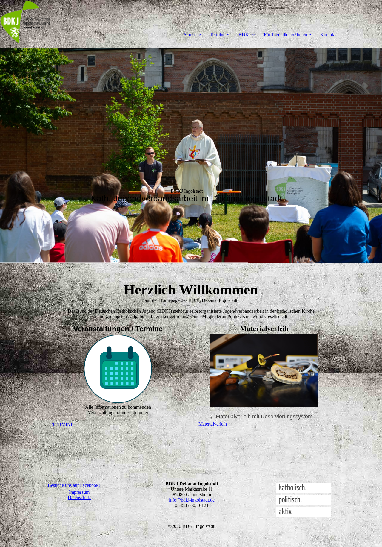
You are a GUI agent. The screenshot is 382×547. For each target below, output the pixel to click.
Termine (217, 34)
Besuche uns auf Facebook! (74, 485)
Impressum (79, 492)
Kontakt (327, 34)
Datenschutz (79, 497)
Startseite (192, 34)
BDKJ (244, 34)
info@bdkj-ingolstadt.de (192, 499)
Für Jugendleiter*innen (285, 34)
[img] (68, 24)
